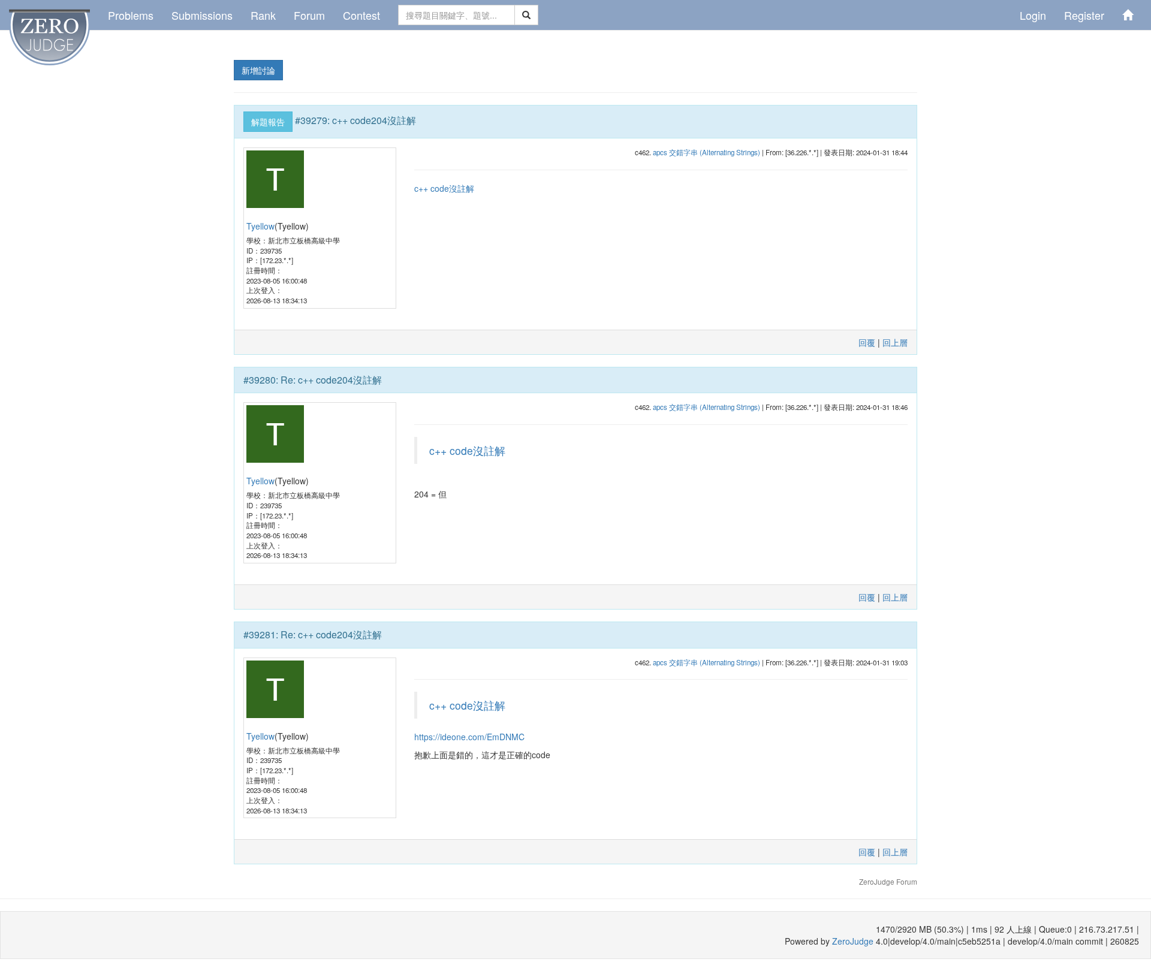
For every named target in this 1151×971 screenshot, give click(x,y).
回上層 (895, 342)
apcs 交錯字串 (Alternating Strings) (706, 152)
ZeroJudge (852, 941)
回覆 (866, 342)
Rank (263, 15)
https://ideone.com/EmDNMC (469, 737)
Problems (130, 15)
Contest (361, 15)
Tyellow (260, 226)
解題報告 (268, 122)
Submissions (202, 15)
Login (1033, 15)
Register (1084, 15)
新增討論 (258, 70)
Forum (309, 15)
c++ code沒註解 (444, 188)
